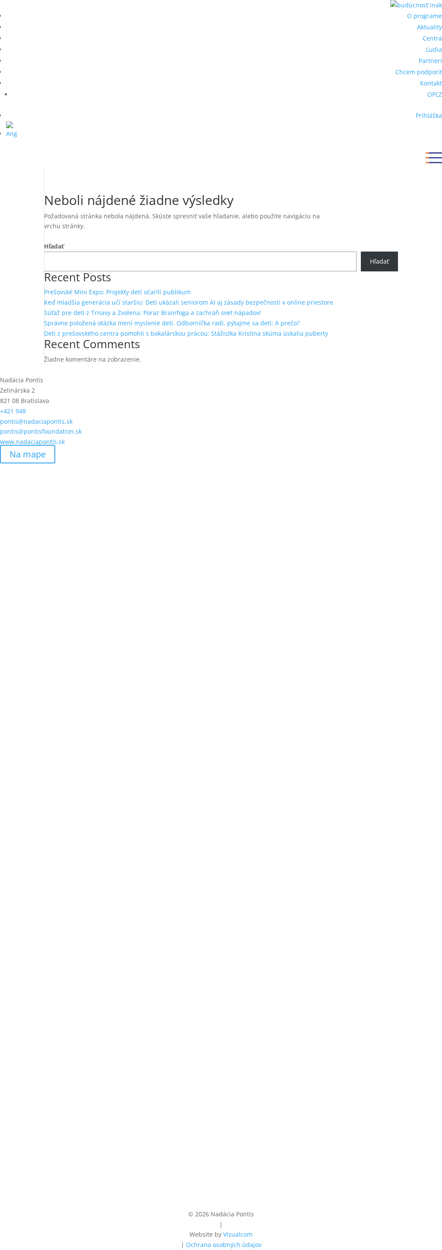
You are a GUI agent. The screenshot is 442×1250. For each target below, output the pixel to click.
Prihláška (429, 115)
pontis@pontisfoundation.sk (41, 431)
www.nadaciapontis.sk (32, 442)
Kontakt (431, 83)
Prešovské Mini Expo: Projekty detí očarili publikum (117, 292)
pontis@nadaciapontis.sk (36, 421)
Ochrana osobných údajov (224, 1245)
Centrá (432, 38)
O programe (424, 16)
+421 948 (25, 411)
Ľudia (434, 49)
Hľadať (54, 246)
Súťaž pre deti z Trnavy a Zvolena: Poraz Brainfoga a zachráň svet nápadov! (152, 313)
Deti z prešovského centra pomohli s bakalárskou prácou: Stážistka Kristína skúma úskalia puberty (186, 333)
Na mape (27, 454)
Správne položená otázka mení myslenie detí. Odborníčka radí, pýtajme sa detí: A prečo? (172, 323)
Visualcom (238, 1234)
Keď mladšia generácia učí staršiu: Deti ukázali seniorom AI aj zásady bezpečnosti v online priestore (188, 302)
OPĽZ (434, 94)
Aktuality (429, 27)
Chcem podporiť (418, 72)
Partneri (430, 61)
